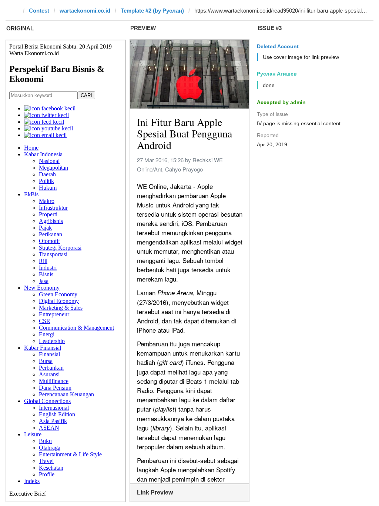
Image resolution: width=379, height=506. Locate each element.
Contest (39, 10)
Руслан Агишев (277, 74)
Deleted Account (278, 46)
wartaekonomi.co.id (85, 10)
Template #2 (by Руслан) (152, 10)
